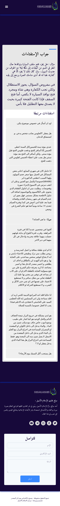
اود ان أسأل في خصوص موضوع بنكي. (34, 123)
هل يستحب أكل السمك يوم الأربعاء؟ (35, 353)
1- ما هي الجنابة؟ (41, 219)
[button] (6, 6)
